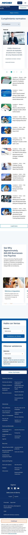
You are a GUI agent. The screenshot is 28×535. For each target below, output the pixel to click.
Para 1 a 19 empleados (7, 415)
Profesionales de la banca (6, 435)
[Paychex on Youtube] (18, 488)
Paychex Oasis (6, 363)
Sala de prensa (18, 464)
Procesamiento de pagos (19, 398)
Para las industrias (19, 417)
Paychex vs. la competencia (18, 420)
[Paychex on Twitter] (12, 488)
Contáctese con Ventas (14, 336)
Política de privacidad (12, 533)
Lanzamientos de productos (19, 448)
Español (16, 496)
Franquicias (17, 433)
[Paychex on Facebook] (15, 488)
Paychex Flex (21, 362)
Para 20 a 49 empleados (5, 419)
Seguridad (12, 502)
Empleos (4, 467)
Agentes (4, 439)
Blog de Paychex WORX (5, 7)
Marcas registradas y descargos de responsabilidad (12, 506)
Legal (5, 511)
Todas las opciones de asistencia (16, 360)
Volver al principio (14, 372)
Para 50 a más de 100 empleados (20, 408)
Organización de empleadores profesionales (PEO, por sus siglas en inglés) (19, 385)
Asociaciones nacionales (18, 436)
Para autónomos (6, 407)
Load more (14, 226)
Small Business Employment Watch (7, 455)
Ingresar (20, 2)
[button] (25, 3)
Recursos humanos (6, 393)
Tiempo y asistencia (7, 385)
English (10, 496)
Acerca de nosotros (6, 464)
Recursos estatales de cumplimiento (7, 451)
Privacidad (6, 502)
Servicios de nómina (7, 382)
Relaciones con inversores (18, 468)
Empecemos (23, 7)
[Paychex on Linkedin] (8, 488)
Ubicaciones (5, 471)
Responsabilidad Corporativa (19, 473)
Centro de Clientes (19, 451)
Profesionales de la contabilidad (6, 430)
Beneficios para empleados (6, 389)
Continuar (14, 521)
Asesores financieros (19, 429)
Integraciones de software (19, 413)
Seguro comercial (19, 395)
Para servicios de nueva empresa (6, 411)
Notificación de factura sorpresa (11, 514)
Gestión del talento (19, 391)
